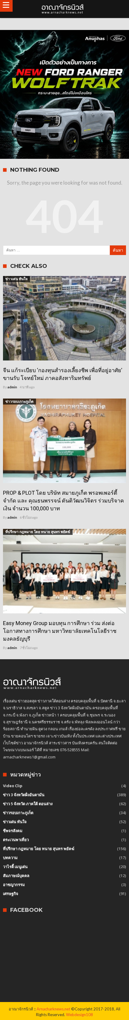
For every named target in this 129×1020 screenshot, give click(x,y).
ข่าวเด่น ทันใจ (16, 279)
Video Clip (12, 785)
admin (12, 387)
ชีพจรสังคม (12, 830)
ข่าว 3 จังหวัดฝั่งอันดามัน (23, 794)
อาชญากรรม (14, 884)
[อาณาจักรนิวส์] (64, 9)
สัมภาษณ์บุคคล (16, 875)
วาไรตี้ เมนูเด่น (15, 866)
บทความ (10, 857)
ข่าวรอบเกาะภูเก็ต (19, 401)
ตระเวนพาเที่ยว (16, 839)
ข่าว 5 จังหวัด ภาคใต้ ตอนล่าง (27, 803)
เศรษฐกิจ (10, 893)
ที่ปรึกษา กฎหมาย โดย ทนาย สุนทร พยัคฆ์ (37, 531)
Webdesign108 (79, 1014)
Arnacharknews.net (53, 1009)
